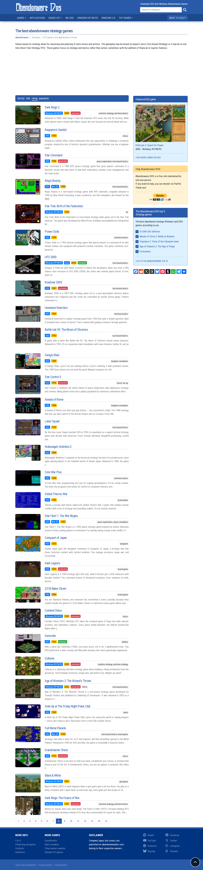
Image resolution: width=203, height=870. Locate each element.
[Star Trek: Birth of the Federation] (27, 213)
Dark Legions (52, 563)
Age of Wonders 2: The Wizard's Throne (68, 681)
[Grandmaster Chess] (27, 757)
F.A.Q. (18, 840)
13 (92, 821)
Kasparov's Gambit (55, 130)
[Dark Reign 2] (27, 115)
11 (78, 821)
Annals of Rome (54, 399)
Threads (174, 851)
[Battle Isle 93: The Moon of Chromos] (27, 336)
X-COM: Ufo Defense (150, 231)
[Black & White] (27, 783)
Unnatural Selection (56, 308)
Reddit (151, 835)
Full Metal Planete (55, 728)
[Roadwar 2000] (27, 288)
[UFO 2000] (27, 264)
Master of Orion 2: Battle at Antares (157, 236)
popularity (44, 98)
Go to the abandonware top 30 (152, 261)
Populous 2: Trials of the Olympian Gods (159, 241)
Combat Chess (53, 610)
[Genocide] (27, 643)
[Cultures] (27, 666)
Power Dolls (52, 231)
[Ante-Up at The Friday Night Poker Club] (27, 711)
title (28, 98)
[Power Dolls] (27, 237)
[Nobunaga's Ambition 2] (27, 453)
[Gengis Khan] (27, 361)
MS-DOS (70, 18)
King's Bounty (52, 181)
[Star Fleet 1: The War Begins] (27, 522)
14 (99, 821)
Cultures (49, 658)
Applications (37, 18)
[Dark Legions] (27, 569)
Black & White (53, 775)
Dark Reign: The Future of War (62, 798)
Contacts (19, 848)
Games (20, 18)
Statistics (20, 852)
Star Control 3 (53, 377)
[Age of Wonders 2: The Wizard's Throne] (27, 688)
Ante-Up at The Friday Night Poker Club (67, 706)
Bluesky (151, 851)
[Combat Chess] (27, 618)
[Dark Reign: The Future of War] (27, 805)
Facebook (174, 835)
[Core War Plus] (27, 478)
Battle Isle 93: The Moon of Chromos (66, 329)
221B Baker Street (55, 588)
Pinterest (152, 845)
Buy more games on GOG (149, 157)
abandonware (22, 37)
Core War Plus (53, 472)
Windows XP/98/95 (87, 18)
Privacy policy (45, 864)
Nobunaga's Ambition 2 (58, 447)
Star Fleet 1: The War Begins (61, 516)
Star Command (53, 155)
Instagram (175, 845)
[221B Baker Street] (27, 595)
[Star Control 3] (27, 384)
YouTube (152, 840)
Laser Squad (52, 421)
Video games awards (55, 848)
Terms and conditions (25, 864)
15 (106, 821)
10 (71, 821)
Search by (54, 18)
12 (85, 821)
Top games (125, 18)
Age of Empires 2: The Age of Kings (157, 246)
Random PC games (54, 852)
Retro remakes (52, 844)
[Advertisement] (101, 70)
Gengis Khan (52, 355)
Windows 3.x (108, 18)
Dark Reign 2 (52, 107)
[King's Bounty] (27, 187)
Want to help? (177, 18)
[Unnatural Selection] (27, 314)
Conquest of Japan (56, 538)
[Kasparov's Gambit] (27, 136)
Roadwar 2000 (53, 282)
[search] (185, 10)
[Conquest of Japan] (27, 544)
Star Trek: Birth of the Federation (64, 206)
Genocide (50, 636)
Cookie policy (60, 864)
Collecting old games (25, 844)
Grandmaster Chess (56, 750)
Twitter (173, 840)
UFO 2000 (50, 257)
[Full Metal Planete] (27, 734)
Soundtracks (51, 840)
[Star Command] (27, 161)
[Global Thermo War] (27, 500)
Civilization (145, 251)
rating (34, 98)
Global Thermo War (56, 494)
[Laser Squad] (27, 427)
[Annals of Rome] (27, 405)
